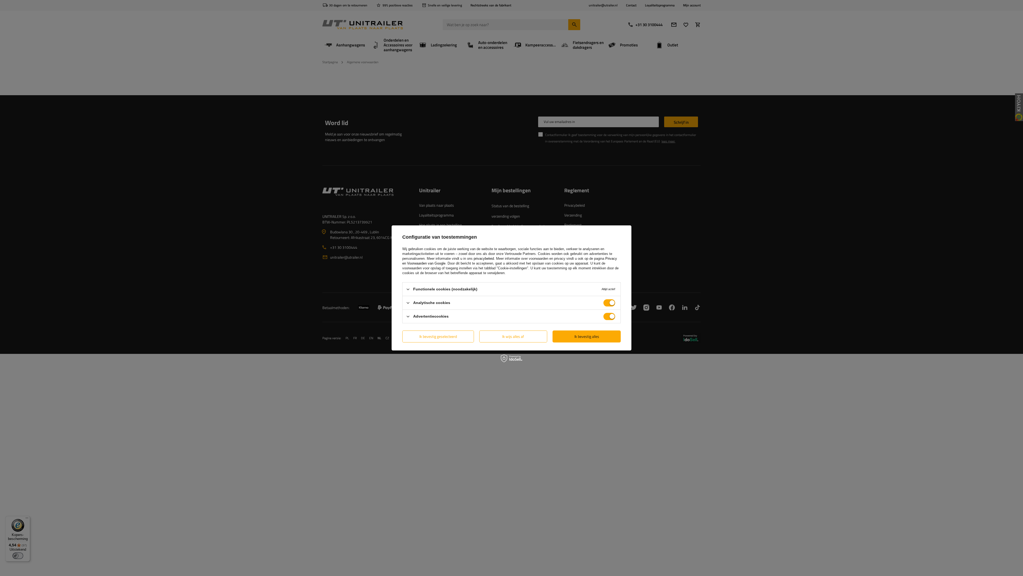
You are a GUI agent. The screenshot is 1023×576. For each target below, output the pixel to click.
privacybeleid (484, 259)
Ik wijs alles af (513, 336)
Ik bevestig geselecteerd (438, 336)
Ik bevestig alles (586, 336)
